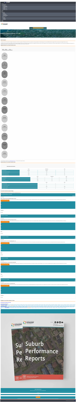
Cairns (30, 306)
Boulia (17, 306)
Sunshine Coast (29, 307)
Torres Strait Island (41, 307)
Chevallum (59, 304)
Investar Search (5, 5)
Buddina (42, 304)
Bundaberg (23, 306)
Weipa (47, 307)
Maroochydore (42, 305)
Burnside (47, 304)
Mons (54, 305)
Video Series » (4, 14)
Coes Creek (61, 304)
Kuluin (11, 305)
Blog (1, 11)
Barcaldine (8, 306)
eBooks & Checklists (5, 15)
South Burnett (21, 307)
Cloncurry (51, 306)
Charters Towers (45, 306)
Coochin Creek (67, 304)
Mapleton (32, 305)
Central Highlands (41, 306)
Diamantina (58, 306)
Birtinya (29, 304)
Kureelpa (17, 305)
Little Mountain (27, 305)
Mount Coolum (67, 305)
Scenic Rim (15, 307)
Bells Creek (26, 304)
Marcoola (35, 305)
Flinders (68, 306)
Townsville (45, 307)
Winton (56, 307)
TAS (1, 311)
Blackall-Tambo (14, 306)
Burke (28, 306)
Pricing (2, 10)
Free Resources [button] (3, 12)
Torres (38, 307)
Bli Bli (30, 304)
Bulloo (21, 306)
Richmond (9, 307)
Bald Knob (9, 304)
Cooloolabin (74, 304)
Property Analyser (5, 6)
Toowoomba (35, 307)
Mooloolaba (59, 305)
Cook (53, 306)
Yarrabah (65, 307)
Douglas (64, 306)
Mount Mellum (70, 305)
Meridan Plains (45, 305)
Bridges (40, 304)
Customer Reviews (5, 9)
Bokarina (33, 304)
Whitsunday (54, 307)
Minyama (49, 305)
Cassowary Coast (36, 306)
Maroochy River (38, 305)
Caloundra (49, 304)
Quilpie (5, 307)
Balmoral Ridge (12, 304)
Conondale (64, 304)
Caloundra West (53, 304)
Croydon (55, 306)
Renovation (4, 18)
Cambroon (56, 304)
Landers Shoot (19, 305)
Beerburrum (18, 304)
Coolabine (71, 304)
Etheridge (66, 306)
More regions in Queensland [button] (4, 304)
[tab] (3, 49)
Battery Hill (15, 304)
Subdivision (4, 19)
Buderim (44, 304)
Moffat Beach (51, 305)
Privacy (74, 400)
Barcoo (11, 306)
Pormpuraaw (2, 307)
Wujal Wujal (62, 307)
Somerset (18, 307)
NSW (1, 309)
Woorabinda (59, 307)
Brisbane (19, 306)
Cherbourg (48, 306)
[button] (2, 16)
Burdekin (26, 306)
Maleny (30, 305)
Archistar (4, 7)
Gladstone (74, 306)
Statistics (2, 20)
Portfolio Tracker (5, 8)
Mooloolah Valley (63, 305)
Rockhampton (12, 307)
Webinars (4, 13)
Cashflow (4, 17)
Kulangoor (9, 305)
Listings (2, 21)
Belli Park (24, 304)
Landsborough (23, 305)
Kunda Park (14, 305)
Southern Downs (25, 307)
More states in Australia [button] (3, 306)
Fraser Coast (71, 306)
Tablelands (32, 307)
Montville (56, 305)
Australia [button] (2, 3)
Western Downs (50, 307)
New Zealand (4, 4)
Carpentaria (32, 306)
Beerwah (21, 304)
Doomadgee (61, 306)
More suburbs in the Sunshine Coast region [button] (6, 302)
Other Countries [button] (7, 307)
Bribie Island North (36, 304)
